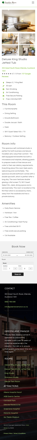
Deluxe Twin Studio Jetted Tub (17, 369)
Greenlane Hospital (12, 409)
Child (19, 266)
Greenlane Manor (17, 331)
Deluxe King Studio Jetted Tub (17, 365)
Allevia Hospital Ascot (13, 392)
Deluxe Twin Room (12, 381)
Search (18, 274)
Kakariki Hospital (11, 413)
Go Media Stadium (11, 417)
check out (30, 252)
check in (4, 252)
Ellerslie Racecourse (12, 405)
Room (4, 259)
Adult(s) (5, 266)
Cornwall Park (10, 401)
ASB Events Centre (12, 396)
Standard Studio (11, 377)
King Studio (9, 373)
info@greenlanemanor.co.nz (16, 307)
